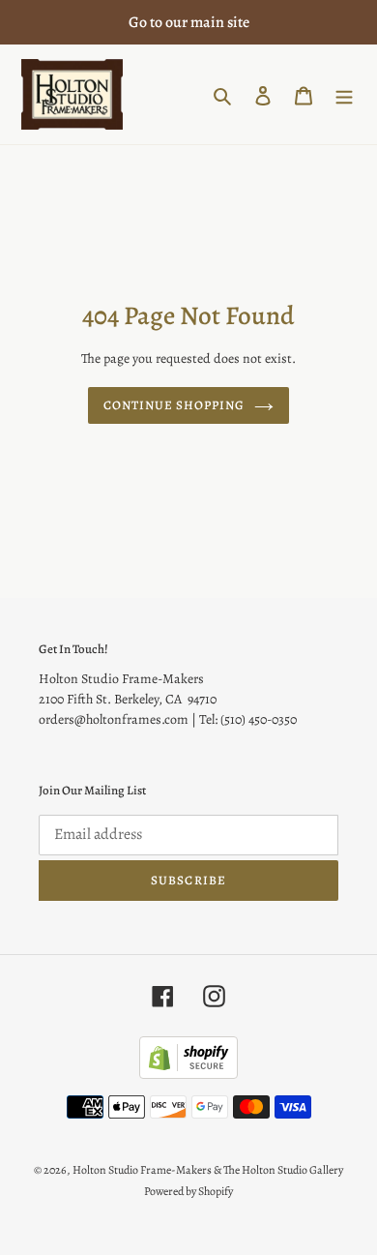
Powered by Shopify (188, 1191)
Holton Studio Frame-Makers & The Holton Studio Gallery (207, 1170)
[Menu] (344, 94)
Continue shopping (174, 405)
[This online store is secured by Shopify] (188, 1074)
